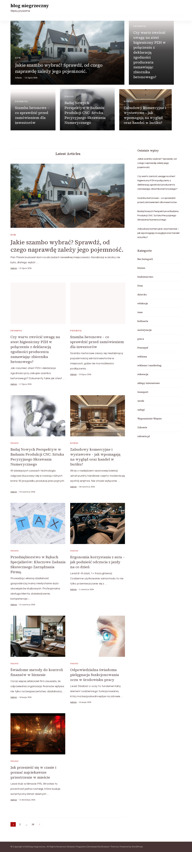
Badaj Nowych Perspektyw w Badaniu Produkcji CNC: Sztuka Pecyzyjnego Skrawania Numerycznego (85, 112)
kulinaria (142, 321)
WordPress (137, 847)
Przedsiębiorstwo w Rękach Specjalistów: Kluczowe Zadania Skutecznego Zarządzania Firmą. (38, 564)
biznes (128, 101)
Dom (18, 57)
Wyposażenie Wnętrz (149, 418)
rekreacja (142, 374)
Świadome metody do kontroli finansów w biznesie (36, 672)
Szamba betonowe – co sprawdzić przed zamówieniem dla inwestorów (32, 115)
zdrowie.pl (143, 436)
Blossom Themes (110, 847)
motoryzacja (144, 330)
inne (140, 312)
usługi (69, 96)
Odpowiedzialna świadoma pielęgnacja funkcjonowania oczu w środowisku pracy (94, 674)
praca (140, 338)
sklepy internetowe (148, 383)
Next (39, 824)
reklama (142, 356)
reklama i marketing (149, 365)
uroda (140, 400)
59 (33, 825)
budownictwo (145, 276)
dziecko (142, 294)
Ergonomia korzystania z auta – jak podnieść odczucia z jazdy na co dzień (97, 562)
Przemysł (139, 26)
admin (18, 77)
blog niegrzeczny (29, 6)
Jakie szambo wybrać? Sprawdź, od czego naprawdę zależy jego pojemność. (58, 68)
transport (142, 392)
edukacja (142, 303)
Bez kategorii (145, 259)
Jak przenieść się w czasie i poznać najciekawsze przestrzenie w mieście (33, 772)
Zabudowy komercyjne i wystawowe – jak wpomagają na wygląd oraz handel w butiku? (145, 115)
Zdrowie (142, 427)
